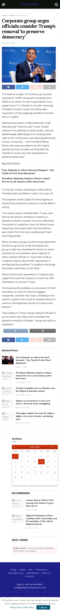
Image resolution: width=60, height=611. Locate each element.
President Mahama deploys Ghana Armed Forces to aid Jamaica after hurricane (34, 375)
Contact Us (29, 576)
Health (22, 569)
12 (41, 461)
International (22, 15)
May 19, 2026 (22, 367)
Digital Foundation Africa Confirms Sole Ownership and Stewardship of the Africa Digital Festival (41, 519)
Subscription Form (15, 573)
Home (4, 15)
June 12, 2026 (32, 510)
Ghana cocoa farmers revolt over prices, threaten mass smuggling (33, 402)
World (11, 15)
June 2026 (35, 447)
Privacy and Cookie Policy (22, 607)
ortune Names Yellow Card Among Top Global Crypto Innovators (39, 503)
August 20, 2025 (23, 407)
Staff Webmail (33, 573)
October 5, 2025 (23, 395)
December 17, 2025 (24, 382)
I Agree (43, 607)
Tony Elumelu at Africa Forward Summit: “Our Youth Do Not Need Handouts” (33, 360)
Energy (13, 569)
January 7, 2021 (8, 43)
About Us (46, 573)
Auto (31, 569)
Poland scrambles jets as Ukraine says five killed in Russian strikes (35, 389)
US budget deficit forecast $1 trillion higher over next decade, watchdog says (35, 416)
